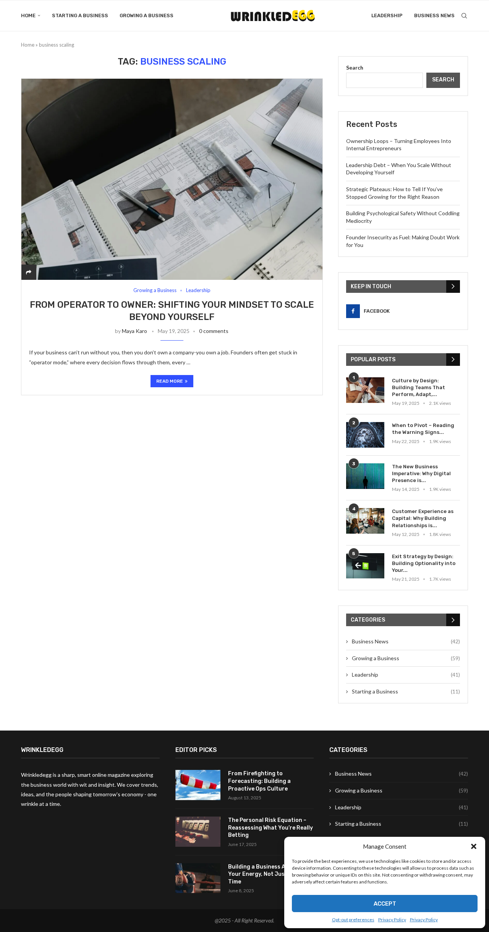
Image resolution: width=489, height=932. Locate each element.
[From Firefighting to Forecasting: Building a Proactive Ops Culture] (197, 785)
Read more (169, 381)
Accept (385, 903)
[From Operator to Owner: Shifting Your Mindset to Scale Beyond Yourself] (172, 179)
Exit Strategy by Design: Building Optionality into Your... (423, 563)
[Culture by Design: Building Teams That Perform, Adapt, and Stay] (365, 390)
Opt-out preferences (353, 919)
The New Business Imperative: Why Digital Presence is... (421, 473)
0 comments (213, 331)
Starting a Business (80, 15)
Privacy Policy (392, 919)
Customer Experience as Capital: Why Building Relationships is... (422, 518)
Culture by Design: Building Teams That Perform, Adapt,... (418, 387)
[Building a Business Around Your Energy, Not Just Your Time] (197, 878)
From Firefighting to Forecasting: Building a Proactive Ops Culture (259, 781)
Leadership (387, 15)
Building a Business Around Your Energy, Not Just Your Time (265, 874)
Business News (434, 15)
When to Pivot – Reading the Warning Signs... (423, 428)
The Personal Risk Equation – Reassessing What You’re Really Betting (270, 827)
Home (28, 15)
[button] (474, 846)
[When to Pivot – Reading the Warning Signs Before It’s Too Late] (365, 435)
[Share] (28, 272)
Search (354, 67)
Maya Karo (134, 331)
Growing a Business (146, 15)
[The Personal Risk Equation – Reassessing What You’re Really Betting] (197, 832)
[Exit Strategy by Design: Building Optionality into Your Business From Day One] (365, 566)
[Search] (464, 15)
